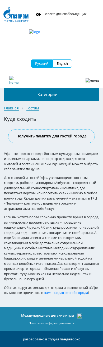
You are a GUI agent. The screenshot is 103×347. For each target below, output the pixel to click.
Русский (41, 63)
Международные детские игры (47, 315)
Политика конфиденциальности (51, 323)
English (62, 63)
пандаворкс (70, 339)
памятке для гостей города (66, 292)
